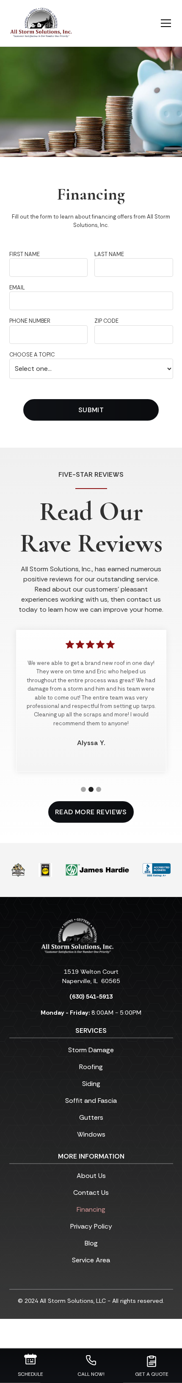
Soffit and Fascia (91, 1100)
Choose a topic (32, 354)
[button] (161, 23)
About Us (91, 1175)
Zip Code (106, 320)
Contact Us (91, 1192)
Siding (91, 1083)
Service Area (91, 1260)
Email (17, 287)
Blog (91, 1243)
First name (24, 254)
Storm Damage (91, 1049)
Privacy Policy (91, 1226)
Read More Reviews (91, 812)
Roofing (91, 1066)
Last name (109, 254)
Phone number (29, 320)
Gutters (91, 1117)
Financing (91, 1209)
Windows (91, 1134)
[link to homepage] (41, 23)
